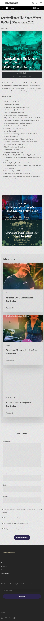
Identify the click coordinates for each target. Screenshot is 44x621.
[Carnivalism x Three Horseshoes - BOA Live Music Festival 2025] (22, 233)
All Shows (36, 8)
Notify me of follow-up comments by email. (16, 523)
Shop (2, 563)
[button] (41, 3)
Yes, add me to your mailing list (12, 518)
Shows (8, 293)
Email (5, 485)
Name (5, 474)
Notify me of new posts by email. (13, 529)
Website (5, 496)
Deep (11, 398)
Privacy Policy (5, 573)
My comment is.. (7, 441)
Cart (2, 570)
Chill (7, 398)
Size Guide (4, 566)
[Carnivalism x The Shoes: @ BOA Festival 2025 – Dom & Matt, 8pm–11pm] (22, 207)
